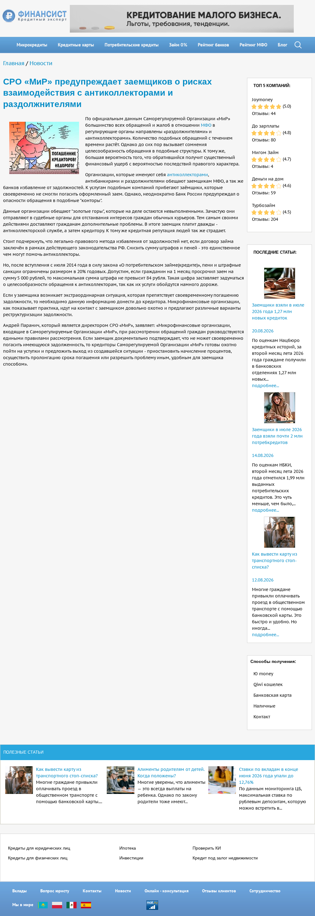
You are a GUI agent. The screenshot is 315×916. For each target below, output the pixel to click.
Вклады (19, 891)
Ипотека (127, 848)
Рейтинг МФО (253, 45)
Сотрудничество (265, 891)
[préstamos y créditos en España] (86, 904)
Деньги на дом (268, 179)
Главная (13, 63)
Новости (41, 63)
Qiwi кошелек (268, 684)
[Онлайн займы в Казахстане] (43, 904)
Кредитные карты (76, 45)
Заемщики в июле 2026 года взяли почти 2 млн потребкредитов (277, 436)
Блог (282, 45)
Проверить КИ (207, 848)
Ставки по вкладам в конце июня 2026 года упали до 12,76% (268, 776)
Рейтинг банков (213, 45)
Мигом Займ (265, 152)
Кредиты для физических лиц (37, 857)
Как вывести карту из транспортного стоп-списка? (274, 560)
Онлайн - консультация (167, 891)
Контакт (261, 717)
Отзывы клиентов (219, 891)
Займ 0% (178, 45)
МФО (206, 125)
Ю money (263, 673)
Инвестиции (131, 857)
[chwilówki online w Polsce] (57, 904)
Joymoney (262, 99)
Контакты (92, 891)
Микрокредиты (32, 45)
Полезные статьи (23, 752)
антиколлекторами (187, 174)
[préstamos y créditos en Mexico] (71, 904)
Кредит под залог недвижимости (225, 857)
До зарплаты (265, 126)
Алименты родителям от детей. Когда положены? (171, 773)
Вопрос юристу (54, 891)
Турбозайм (263, 205)
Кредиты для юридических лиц (39, 848)
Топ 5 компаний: (271, 85)
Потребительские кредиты (132, 45)
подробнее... (265, 385)
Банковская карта (272, 695)
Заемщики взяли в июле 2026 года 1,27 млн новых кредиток (278, 311)
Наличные (264, 706)
